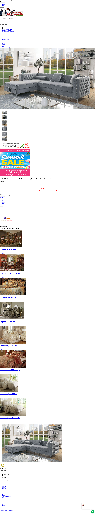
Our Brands (4, 44)
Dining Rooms (4, 41)
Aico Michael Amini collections (7, 29)
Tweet (3, 201)
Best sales (3, 505)
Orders (3, 487)
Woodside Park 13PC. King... (10, 370)
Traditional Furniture (5, 42)
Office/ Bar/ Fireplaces (5, 43)
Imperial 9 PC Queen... (8, 322)
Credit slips (4, 486)
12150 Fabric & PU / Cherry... (10, 273)
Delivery (3, 494)
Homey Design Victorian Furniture (7, 30)
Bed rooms (4, 40)
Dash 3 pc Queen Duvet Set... (10, 418)
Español (3, 5)
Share (3, 200)
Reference (2, 182)
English (3, 4)
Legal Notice (4, 495)
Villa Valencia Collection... (9, 249)
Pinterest (3, 203)
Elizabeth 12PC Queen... (8, 297)
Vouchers (3, 489)
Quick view (2, 253)
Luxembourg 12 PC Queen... (10, 346)
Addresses (4, 485)
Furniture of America (5, 39)
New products (4, 504)
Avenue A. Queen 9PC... (8, 394)
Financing (3, 498)
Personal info (4, 488)
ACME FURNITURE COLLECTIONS (8, 31)
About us (3, 497)
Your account (3, 482)
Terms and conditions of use (6, 496)
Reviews (3, 499)
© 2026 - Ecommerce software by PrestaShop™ (7, 510)
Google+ (3, 202)
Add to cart (3, 196)
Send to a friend (5, 205)
